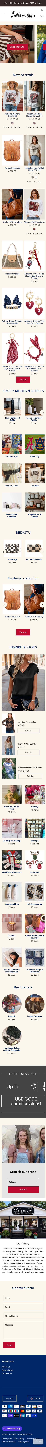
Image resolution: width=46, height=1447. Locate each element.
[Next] (43, 412)
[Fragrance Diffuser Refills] (34, 406)
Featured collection (23, 578)
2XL (14, 127)
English (9, 1398)
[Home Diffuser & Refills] (12, 406)
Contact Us (7, 1374)
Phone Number (11, 1316)
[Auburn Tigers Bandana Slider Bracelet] (12, 303)
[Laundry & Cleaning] (12, 828)
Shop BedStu (17, 46)
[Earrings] (35, 828)
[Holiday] (35, 794)
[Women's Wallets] (34, 548)
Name (7, 1298)
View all (23, 380)
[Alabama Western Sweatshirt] (12, 96)
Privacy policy (19, 1439)
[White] (12, 123)
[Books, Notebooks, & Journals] (35, 923)
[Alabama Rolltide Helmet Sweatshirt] (34, 96)
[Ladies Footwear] (35, 1004)
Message (9, 1325)
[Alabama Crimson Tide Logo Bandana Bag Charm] (12, 348)
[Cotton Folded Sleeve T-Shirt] (9, 768)
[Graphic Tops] (12, 444)
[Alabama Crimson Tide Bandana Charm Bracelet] (34, 348)
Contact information (9, 1442)
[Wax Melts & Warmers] (12, 860)
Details (28, 730)
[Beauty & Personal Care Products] (12, 957)
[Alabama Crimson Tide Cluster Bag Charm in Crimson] (34, 256)
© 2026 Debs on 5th (9, 1434)
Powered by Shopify (25, 1434)
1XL (35, 181)
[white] (36, 177)
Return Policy (7, 1370)
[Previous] (3, 412)
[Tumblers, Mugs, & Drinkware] (35, 957)
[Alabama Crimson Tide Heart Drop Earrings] (34, 303)
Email (7, 1307)
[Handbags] (12, 548)
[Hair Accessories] (35, 892)
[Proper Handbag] (12, 256)
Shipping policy (23, 1442)
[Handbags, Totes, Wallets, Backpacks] (12, 1036)
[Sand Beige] (32, 177)
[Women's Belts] (12, 473)
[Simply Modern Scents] (35, 502)
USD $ (37, 1398)
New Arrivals (23, 75)
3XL (18, 127)
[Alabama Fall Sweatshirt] (34, 204)
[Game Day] (35, 444)
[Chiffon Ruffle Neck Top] (8, 745)
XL (11, 127)
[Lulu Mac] (35, 473)
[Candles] (12, 923)
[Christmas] (35, 860)
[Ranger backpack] (12, 150)
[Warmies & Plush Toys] (12, 794)
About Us (6, 1367)
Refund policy (7, 1439)
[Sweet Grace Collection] (12, 502)
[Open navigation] (5, 14)
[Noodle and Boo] (12, 892)
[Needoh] (12, 1004)
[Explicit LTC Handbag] (12, 204)
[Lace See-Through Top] (8, 723)
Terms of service (32, 1439)
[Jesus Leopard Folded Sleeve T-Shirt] (34, 150)
